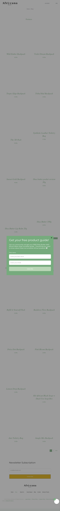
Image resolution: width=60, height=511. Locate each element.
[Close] (51, 238)
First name (12, 252)
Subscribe (30, 269)
